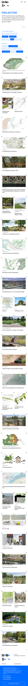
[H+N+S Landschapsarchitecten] (6, 657)
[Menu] (24, 2)
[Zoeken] (21, 2)
